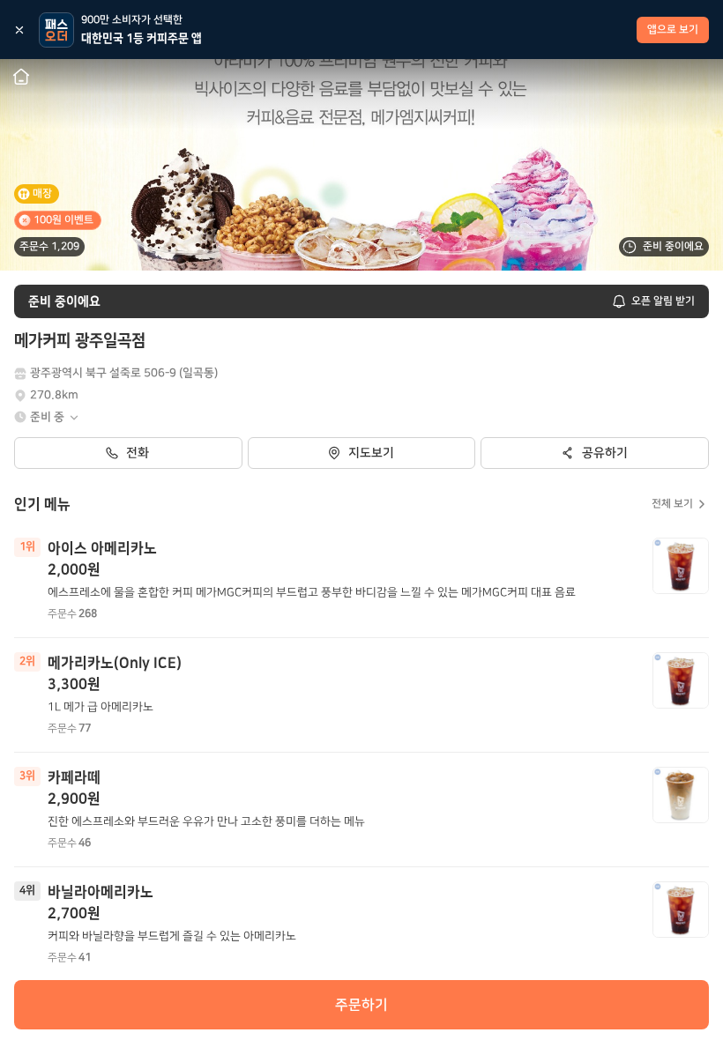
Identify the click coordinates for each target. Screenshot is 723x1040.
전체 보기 (672, 503)
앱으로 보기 (672, 29)
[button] (55, 417)
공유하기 (605, 453)
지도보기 (371, 453)
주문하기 (361, 1005)
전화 (137, 453)
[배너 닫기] (19, 30)
